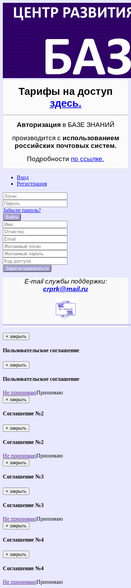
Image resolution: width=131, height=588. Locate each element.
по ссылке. (87, 159)
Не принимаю (19, 392)
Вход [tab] (23, 177)
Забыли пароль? (22, 210)
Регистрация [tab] (32, 184)
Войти (12, 217)
